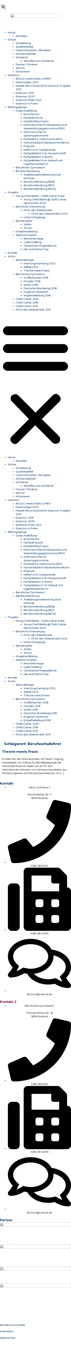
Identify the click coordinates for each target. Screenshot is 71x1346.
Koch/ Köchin (31, 114)
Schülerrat (22, 57)
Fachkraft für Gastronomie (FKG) (43, 139)
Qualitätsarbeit (25, 46)
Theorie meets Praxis (37, 270)
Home (11, 32)
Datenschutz (8, 1337)
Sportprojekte (24, 220)
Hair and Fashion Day (36, 249)
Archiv (12, 256)
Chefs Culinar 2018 (27, 302)
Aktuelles (21, 36)
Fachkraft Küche (33, 117)
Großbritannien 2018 (36, 277)
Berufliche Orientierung (30, 206)
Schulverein (23, 71)
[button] (3, 7)
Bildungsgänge (17, 107)
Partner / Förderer (27, 64)
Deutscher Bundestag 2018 (40, 288)
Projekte (13, 192)
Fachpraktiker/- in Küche (38, 156)
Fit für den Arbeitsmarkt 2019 (33, 309)
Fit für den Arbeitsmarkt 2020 (49, 213)
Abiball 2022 (31, 267)
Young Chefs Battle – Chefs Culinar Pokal (40, 195)
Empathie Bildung (26, 231)
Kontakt (12, 252)
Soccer (28, 227)
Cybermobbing (33, 242)
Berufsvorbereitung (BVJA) (40, 188)
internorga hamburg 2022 (40, 263)
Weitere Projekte (26, 235)
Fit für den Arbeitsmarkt (38, 210)
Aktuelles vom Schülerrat (39, 60)
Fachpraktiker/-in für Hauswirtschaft (45, 153)
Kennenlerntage (34, 238)
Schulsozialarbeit (26, 53)
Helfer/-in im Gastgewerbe (40, 149)
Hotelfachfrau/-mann (36, 121)
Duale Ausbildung (26, 110)
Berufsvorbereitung (28, 171)
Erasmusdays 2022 (27, 82)
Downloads (18, 1324)
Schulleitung (23, 43)
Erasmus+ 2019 (25, 92)
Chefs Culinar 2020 (27, 299)
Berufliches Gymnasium (30, 167)
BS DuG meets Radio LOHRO (33, 78)
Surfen (28, 224)
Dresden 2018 (32, 281)
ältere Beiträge (25, 259)
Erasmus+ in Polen (27, 103)
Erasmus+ (14, 75)
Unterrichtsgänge (34, 217)
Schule (12, 39)
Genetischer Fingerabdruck (40, 245)
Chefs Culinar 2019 (27, 306)
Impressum (7, 1331)
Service (20, 68)
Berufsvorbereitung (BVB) (39, 181)
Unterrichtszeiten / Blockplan (33, 50)
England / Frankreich (36, 291)
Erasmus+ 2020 (25, 96)
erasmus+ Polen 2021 (28, 100)
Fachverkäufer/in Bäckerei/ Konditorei (46, 142)
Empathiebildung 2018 (37, 295)
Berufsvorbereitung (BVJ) (39, 185)
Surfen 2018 (31, 284)
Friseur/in (29, 146)
